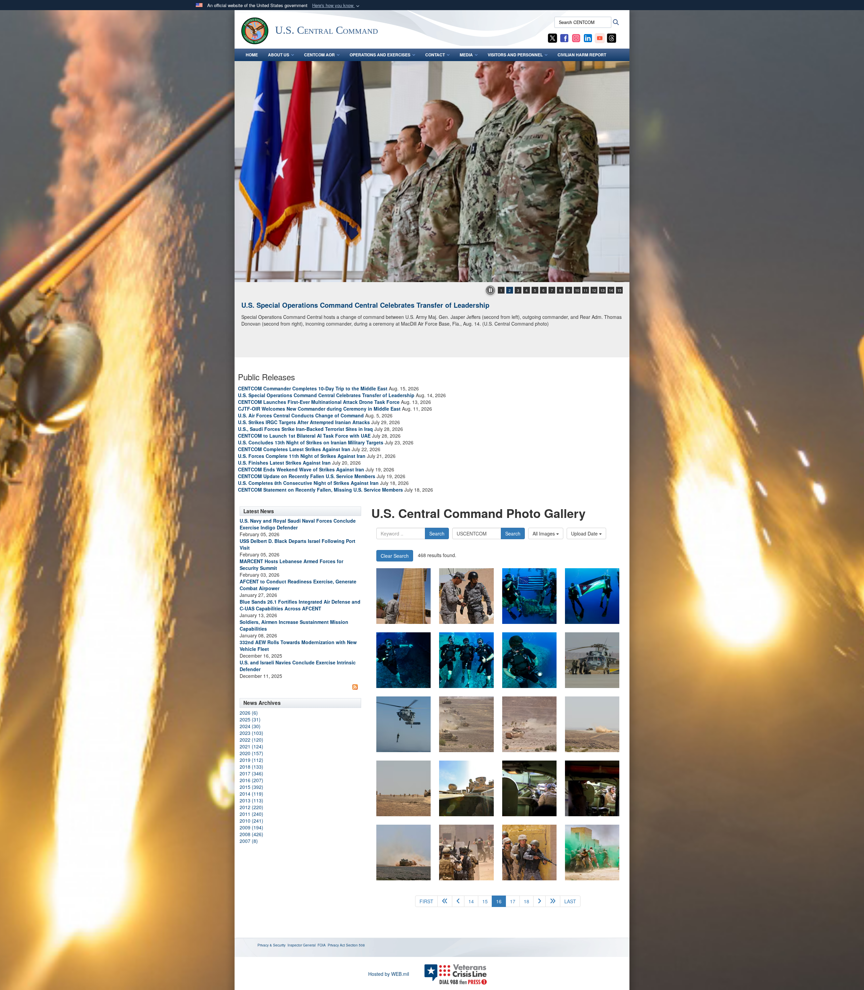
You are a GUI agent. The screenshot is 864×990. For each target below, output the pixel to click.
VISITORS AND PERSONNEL (515, 55)
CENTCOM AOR (319, 55)
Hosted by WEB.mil (388, 973)
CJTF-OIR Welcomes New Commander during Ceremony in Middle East (319, 408)
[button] (336, 5)
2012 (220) (251, 807)
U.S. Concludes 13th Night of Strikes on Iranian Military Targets (310, 442)
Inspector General (302, 945)
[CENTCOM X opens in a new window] (552, 37)
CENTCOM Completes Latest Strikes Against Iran (294, 449)
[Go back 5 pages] (444, 901)
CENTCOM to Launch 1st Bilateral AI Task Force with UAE (304, 435)
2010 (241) (251, 820)
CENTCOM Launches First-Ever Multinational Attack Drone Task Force (319, 401)
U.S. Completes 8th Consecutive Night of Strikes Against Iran (308, 482)
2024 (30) (250, 726)
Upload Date (585, 533)
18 (526, 901)
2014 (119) (251, 793)
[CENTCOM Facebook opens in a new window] (564, 37)
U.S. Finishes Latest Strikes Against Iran (284, 462)
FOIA (322, 945)
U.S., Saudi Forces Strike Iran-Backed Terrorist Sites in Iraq (305, 428)
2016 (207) (251, 780)
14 (611, 290)
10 (577, 290)
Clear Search (395, 555)
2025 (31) (250, 719)
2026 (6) (249, 712)
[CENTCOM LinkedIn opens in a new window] (588, 37)
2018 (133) (251, 766)
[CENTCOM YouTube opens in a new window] (599, 37)
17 (512, 901)
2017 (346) (251, 773)
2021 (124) (251, 746)
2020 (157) (251, 753)
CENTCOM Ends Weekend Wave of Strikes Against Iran (301, 469)
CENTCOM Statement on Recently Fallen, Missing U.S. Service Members (320, 489)
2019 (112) (251, 760)
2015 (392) (251, 786)
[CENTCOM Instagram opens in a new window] (576, 37)
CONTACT (435, 55)
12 (594, 290)
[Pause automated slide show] (490, 290)
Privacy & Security (272, 945)
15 (619, 290)
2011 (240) (251, 813)
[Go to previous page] (458, 901)
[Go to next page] (539, 901)
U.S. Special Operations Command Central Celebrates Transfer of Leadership (326, 395)
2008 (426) (251, 834)
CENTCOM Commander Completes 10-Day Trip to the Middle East (312, 388)
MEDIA (466, 55)
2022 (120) (251, 739)
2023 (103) (251, 733)
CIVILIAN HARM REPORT (582, 55)
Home (252, 55)
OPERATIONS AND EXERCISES (380, 55)
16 (501, 901)
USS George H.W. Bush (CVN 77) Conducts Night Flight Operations (348, 305)
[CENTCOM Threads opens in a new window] (611, 37)
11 (586, 290)
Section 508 (355, 945)
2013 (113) (251, 800)
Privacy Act (336, 945)
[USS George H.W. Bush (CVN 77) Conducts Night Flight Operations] (432, 171)
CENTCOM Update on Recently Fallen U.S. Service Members (306, 476)
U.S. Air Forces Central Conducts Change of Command (301, 415)
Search (436, 533)
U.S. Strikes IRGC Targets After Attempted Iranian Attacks (304, 422)
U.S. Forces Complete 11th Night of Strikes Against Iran (302, 455)
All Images (544, 533)
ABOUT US (278, 55)
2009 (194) (251, 827)
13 (602, 290)
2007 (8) (249, 840)
